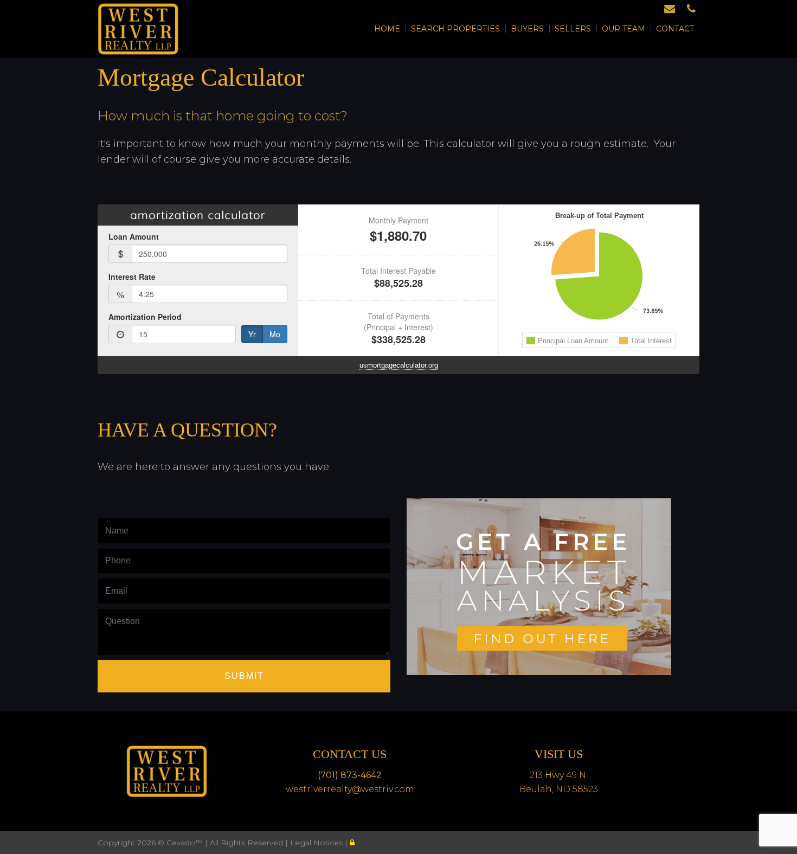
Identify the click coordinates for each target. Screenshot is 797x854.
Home (387, 29)
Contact (675, 29)
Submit (244, 675)
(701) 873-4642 (350, 775)
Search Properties (455, 29)
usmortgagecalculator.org (398, 365)
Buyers (527, 29)
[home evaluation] (539, 584)
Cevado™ (185, 842)
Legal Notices (317, 842)
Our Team (623, 29)
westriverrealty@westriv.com (350, 789)
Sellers (573, 29)
